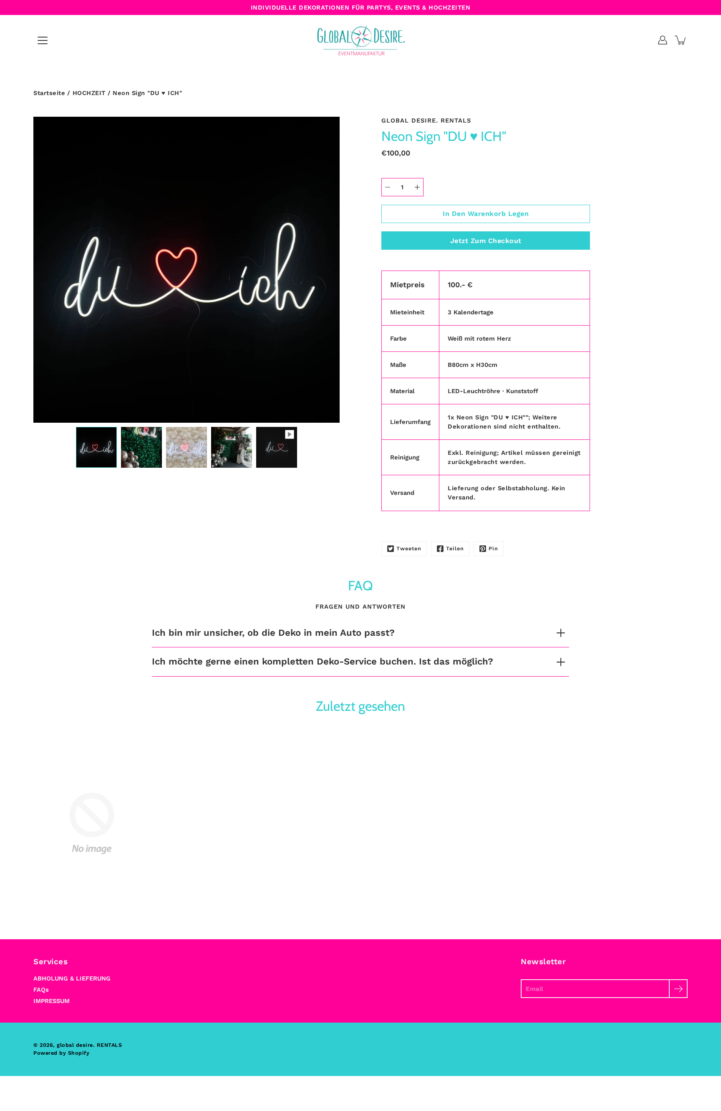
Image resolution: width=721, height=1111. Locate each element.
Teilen (455, 548)
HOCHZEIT (89, 93)
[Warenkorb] (681, 40)
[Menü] (42, 40)
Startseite (49, 93)
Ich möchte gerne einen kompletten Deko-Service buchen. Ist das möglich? (322, 661)
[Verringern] (387, 187)
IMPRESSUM (51, 1001)
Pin (493, 548)
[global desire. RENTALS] (361, 40)
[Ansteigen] (417, 187)
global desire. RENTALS (89, 1045)
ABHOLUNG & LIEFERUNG (72, 978)
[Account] (662, 40)
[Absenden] (678, 988)
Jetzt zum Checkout (486, 241)
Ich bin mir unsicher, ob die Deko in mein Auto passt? (273, 632)
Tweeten (408, 548)
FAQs (41, 989)
